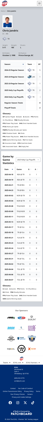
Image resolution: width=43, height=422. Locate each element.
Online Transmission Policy (12, 391)
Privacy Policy (28, 391)
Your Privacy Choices (17, 394)
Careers (30, 394)
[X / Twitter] (25, 403)
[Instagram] (18, 403)
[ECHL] (4, 3)
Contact (13, 388)
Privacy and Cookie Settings (21, 397)
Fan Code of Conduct (25, 388)
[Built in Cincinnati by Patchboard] (21, 413)
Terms (38, 391)
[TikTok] (33, 403)
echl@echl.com (19, 381)
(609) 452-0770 (19, 378)
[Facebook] (10, 403)
